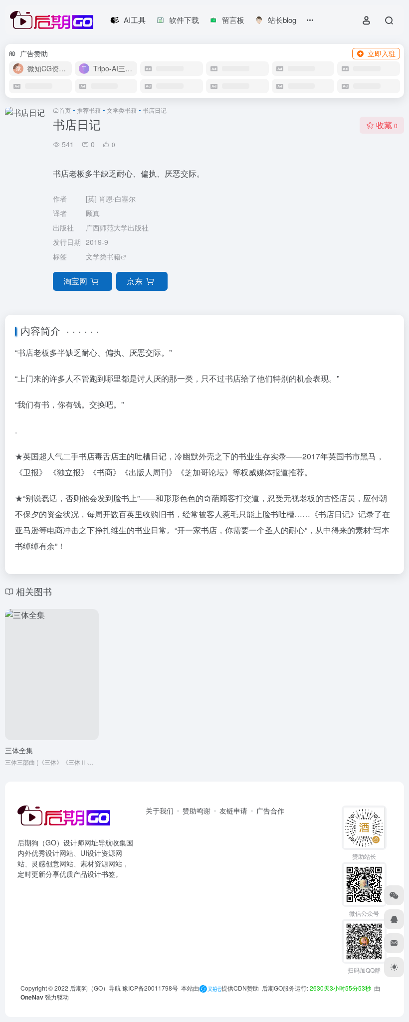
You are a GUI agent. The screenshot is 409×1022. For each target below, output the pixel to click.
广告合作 (270, 811)
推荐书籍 (89, 110)
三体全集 (19, 750)
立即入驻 (382, 53)
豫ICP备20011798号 (150, 988)
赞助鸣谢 (196, 811)
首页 (65, 110)
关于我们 (160, 811)
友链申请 (233, 811)
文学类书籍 (122, 110)
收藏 (387, 125)
